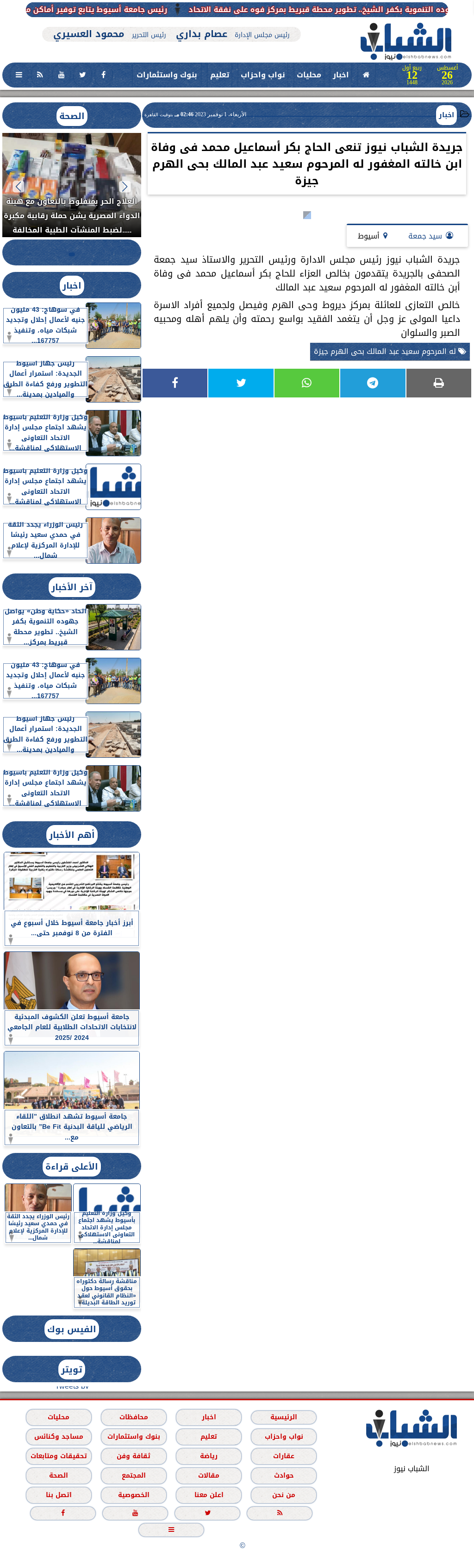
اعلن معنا (209, 1495)
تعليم (219, 75)
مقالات (208, 1475)
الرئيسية (283, 1417)
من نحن (283, 1495)
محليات (309, 75)
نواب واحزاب (263, 75)
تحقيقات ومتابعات (59, 1456)
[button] (125, 186)
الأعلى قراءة (71, 1166)
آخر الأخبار (72, 587)
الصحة (72, 116)
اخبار (341, 75)
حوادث (284, 1475)
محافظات (133, 1417)
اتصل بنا (59, 1495)
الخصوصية (134, 1495)
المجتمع (134, 1475)
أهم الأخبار (72, 835)
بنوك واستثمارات (167, 75)
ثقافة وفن (133, 1456)
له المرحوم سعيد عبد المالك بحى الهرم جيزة (386, 351)
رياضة (209, 1456)
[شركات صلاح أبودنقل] (171, 22)
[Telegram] (372, 383)
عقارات (283, 1456)
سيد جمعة (425, 236)
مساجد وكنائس (58, 1436)
